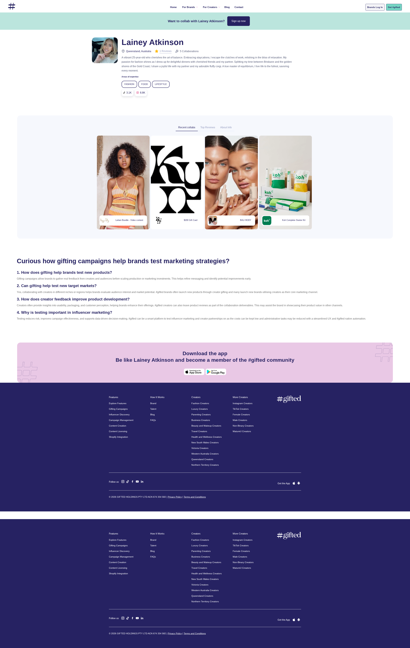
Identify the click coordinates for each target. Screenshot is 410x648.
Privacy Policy (175, 497)
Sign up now (238, 21)
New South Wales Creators (205, 442)
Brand (153, 403)
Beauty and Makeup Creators (206, 425)
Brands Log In (375, 7)
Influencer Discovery (119, 414)
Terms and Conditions (195, 497)
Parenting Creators (201, 414)
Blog (227, 7)
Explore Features (117, 403)
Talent (153, 409)
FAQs (153, 420)
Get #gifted (394, 7)
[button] (189, 7)
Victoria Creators (199, 448)
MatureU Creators (242, 431)
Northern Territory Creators (205, 465)
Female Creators (241, 414)
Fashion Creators (200, 403)
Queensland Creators (202, 459)
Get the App (284, 483)
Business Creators (200, 420)
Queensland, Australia (138, 51)
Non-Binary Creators (243, 425)
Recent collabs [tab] (186, 127)
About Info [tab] (226, 127)
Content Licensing (118, 431)
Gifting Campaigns (118, 409)
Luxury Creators (199, 409)
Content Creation (117, 425)
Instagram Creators (242, 403)
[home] (11, 6)
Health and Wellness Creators (206, 437)
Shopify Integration (118, 437)
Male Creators (240, 420)
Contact (238, 7)
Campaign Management (121, 420)
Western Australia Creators (205, 453)
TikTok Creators (241, 409)
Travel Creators (199, 431)
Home (173, 7)
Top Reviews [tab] (207, 127)
